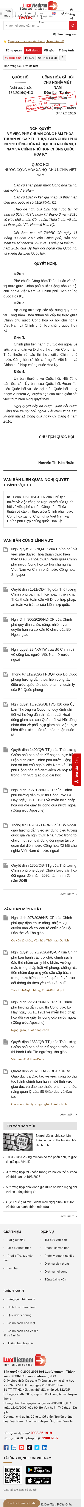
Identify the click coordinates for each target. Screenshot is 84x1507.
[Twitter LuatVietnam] (37, 1448)
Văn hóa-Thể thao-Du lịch (51, 940)
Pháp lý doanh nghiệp (59, 1255)
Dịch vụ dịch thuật (57, 1263)
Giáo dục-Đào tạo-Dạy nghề (30, 1104)
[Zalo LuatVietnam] (13, 1448)
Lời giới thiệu (16, 1239)
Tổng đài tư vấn (55, 1279)
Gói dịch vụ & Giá (41, 13)
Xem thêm (67, 894)
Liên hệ (13, 1268)
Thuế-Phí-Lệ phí (53, 990)
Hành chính (59, 1104)
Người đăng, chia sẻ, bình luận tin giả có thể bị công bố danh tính (56, 1140)
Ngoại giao (18, 1030)
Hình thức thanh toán (22, 1307)
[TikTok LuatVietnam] (29, 1448)
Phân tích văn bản (57, 1247)
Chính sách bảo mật (21, 1323)
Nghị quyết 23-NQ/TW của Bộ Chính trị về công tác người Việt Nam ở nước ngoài (42, 654)
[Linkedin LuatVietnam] (44, 1448)
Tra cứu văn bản (56, 1239)
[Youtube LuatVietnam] (21, 1448)
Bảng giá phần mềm (21, 1299)
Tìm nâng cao (66, 34)
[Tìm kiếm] (73, 25)
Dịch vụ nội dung (56, 1271)
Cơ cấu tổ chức (21, 940)
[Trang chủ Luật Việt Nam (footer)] (40, 1360)
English (61, 13)
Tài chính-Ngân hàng (25, 990)
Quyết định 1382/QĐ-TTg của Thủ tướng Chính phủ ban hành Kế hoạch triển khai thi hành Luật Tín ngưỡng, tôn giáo (43, 1047)
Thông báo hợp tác (21, 1343)
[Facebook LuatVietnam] (6, 1448)
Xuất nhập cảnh (38, 1030)
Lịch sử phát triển (19, 1247)
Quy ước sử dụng (19, 1315)
